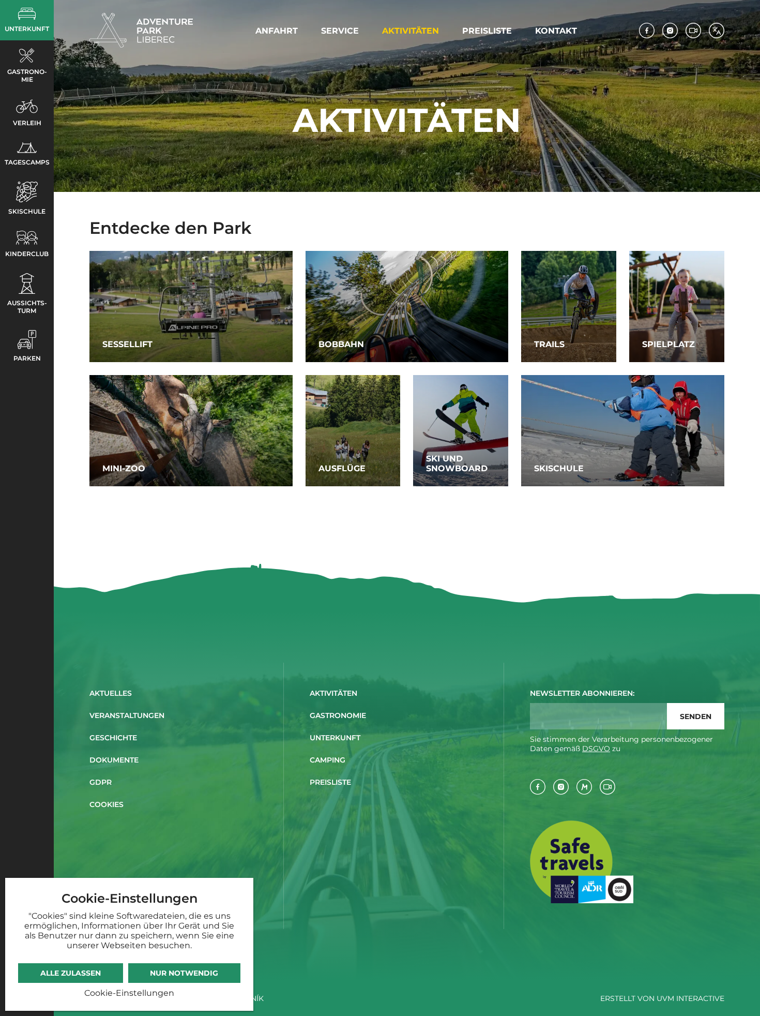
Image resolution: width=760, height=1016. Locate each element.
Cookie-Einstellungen (129, 993)
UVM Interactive (690, 998)
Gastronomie (27, 75)
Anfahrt (276, 31)
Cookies (106, 804)
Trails (549, 344)
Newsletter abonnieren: (582, 693)
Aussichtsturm (27, 307)
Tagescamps (27, 162)
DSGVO (596, 748)
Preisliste (487, 31)
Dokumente (114, 760)
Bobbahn (341, 344)
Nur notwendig (184, 973)
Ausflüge (342, 468)
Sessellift (127, 344)
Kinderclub (27, 254)
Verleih (27, 123)
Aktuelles (110, 693)
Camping (327, 760)
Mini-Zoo (123, 468)
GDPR (100, 782)
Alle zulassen (70, 973)
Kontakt (556, 31)
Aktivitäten (410, 31)
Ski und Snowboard (457, 463)
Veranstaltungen (126, 715)
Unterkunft (27, 29)
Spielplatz (668, 344)
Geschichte (113, 737)
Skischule (26, 211)
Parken (27, 358)
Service (340, 31)
